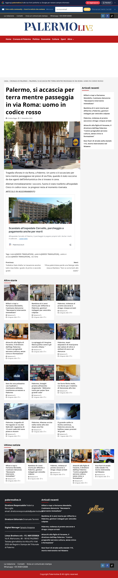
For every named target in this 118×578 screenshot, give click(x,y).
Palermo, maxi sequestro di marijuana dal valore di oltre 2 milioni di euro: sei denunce (68, 346)
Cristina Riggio (12, 118)
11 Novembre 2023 (26, 118)
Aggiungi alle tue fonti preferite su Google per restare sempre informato (37, 3)
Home (8, 39)
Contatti (20, 16)
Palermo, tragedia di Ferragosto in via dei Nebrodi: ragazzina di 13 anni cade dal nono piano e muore (15, 426)
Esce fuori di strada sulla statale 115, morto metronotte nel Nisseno (98, 143)
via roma (34, 257)
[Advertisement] (59, 60)
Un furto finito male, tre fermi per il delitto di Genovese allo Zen (67, 385)
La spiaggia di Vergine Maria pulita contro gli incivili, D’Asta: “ (42, 344)
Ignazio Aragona (27, 527)
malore (13, 254)
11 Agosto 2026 (64, 436)
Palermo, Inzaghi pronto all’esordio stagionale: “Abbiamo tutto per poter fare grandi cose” (41, 388)
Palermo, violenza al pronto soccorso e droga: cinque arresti (67, 305)
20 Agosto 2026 (64, 356)
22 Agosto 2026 (12, 317)
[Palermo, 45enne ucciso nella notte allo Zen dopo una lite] (42, 411)
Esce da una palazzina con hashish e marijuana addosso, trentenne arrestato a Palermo (15, 388)
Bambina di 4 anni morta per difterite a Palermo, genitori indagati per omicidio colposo (41, 308)
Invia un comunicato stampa (37, 16)
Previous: (23, 266)
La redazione (9, 16)
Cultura (55, 39)
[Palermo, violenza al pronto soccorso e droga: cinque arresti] (68, 293)
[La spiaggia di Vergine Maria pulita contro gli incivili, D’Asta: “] (42, 331)
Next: (61, 266)
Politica (36, 39)
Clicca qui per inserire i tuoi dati (101, 9)
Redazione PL (12, 315)
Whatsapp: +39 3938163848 (61, 16)
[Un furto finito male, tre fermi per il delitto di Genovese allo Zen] (68, 373)
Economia (45, 39)
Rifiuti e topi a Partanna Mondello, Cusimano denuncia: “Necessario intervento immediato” (16, 308)
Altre (70, 39)
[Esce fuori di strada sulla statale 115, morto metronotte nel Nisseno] (103, 456)
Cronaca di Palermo (22, 39)
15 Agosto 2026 (12, 436)
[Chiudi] (115, 2)
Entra (87, 9)
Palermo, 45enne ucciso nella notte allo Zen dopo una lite (42, 424)
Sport (63, 39)
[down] (73, 39)
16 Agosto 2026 (38, 397)
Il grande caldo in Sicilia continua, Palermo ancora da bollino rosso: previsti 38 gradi (67, 426)
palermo (38, 254)
